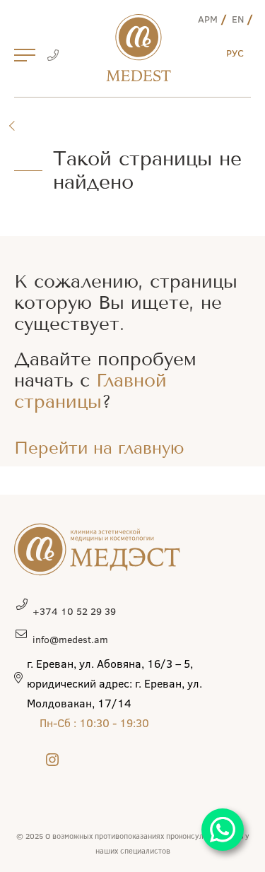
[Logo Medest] (138, 48)
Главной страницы (90, 391)
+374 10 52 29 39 (74, 611)
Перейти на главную (99, 448)
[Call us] (53, 56)
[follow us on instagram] (52, 759)
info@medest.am (70, 639)
